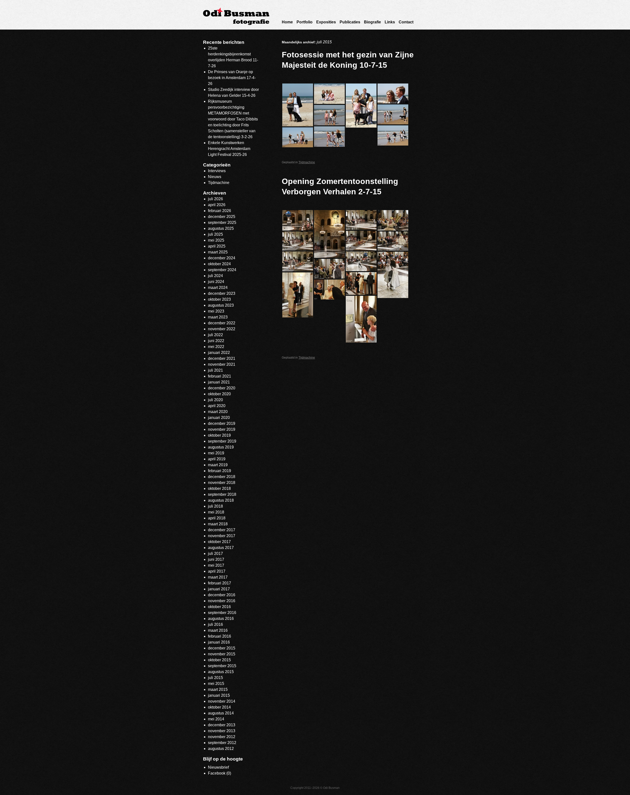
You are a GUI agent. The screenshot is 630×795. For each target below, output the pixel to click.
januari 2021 (219, 382)
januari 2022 (219, 352)
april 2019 (216, 459)
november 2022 (221, 329)
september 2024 (222, 270)
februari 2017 (219, 583)
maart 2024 (218, 287)
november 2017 (221, 536)
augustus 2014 (221, 713)
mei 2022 (216, 347)
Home (287, 22)
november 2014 (221, 701)
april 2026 (216, 205)
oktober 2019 (219, 435)
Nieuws (214, 177)
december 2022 (221, 323)
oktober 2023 (219, 299)
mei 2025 (216, 240)
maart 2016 (218, 630)
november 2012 (221, 737)
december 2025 (221, 217)
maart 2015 (218, 689)
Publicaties (350, 22)
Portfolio (305, 22)
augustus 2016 (221, 618)
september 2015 (222, 666)
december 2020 (221, 388)
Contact (406, 22)
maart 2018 (218, 524)
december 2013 (221, 725)
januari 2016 (219, 642)
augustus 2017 (221, 548)
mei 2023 (216, 311)
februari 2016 (219, 636)
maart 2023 (218, 317)
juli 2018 (215, 506)
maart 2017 (218, 577)
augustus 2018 (221, 500)
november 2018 (221, 482)
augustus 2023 (221, 305)
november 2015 (221, 654)
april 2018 (216, 518)
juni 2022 (216, 341)
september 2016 (222, 613)
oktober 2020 (219, 394)
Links (390, 22)
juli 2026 (215, 199)
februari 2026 (219, 211)
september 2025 (222, 222)
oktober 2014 (219, 707)
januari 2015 (219, 695)
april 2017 (216, 571)
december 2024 (221, 258)
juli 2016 (215, 624)
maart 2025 (218, 252)
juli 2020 (215, 400)
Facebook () (219, 773)
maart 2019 (218, 465)
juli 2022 (215, 335)
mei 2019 (216, 453)
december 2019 (221, 423)
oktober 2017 (219, 542)
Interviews (217, 171)
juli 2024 (215, 276)
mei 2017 (216, 565)
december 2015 (221, 648)
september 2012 (222, 743)
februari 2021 (219, 376)
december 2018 (221, 477)
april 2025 (216, 246)
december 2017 (221, 530)
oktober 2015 (219, 660)
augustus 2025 (221, 228)
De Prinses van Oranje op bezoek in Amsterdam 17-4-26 (232, 78)
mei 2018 (216, 512)
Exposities (326, 22)
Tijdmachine (307, 162)
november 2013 (221, 731)
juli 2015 (215, 678)
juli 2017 (215, 553)
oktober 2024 (219, 264)
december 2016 (221, 595)
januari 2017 (219, 589)
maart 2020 (218, 412)
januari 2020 (219, 417)
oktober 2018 (219, 488)
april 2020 (216, 406)
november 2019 (221, 429)
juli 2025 (215, 234)
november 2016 (221, 601)
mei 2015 (216, 683)
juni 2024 (216, 282)
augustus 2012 (221, 748)
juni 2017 (216, 559)
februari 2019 (219, 471)
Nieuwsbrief (218, 767)
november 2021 (221, 364)
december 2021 (221, 358)
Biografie (372, 22)
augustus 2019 (221, 447)
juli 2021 (215, 370)
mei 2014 (216, 719)
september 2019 (222, 441)
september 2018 (222, 494)
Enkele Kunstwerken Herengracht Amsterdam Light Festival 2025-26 (229, 149)
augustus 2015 (221, 672)
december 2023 (221, 293)
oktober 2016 (219, 607)
